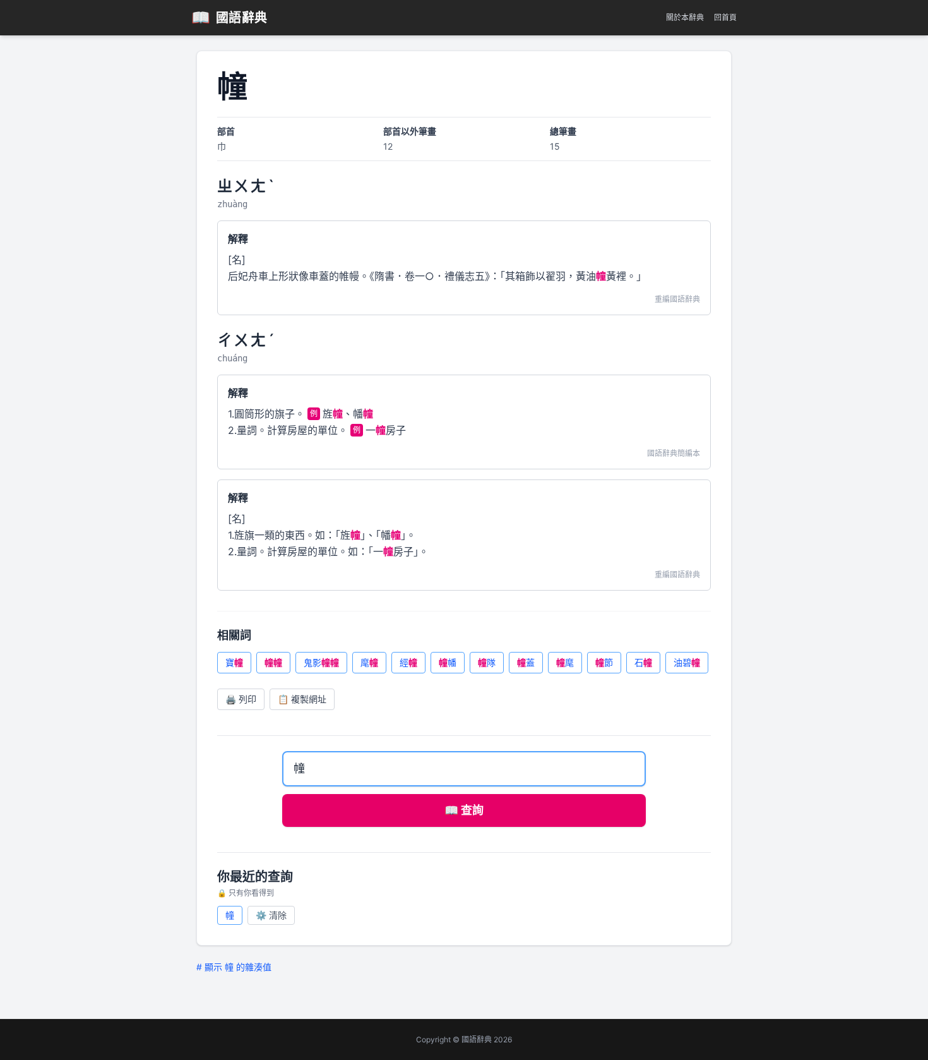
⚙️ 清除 (271, 915)
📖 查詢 (464, 810)
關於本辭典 (685, 17)
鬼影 (321, 662)
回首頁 (725, 17)
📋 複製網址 (302, 699)
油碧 (687, 662)
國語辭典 (229, 17)
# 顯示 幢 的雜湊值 (233, 966)
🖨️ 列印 (240, 699)
